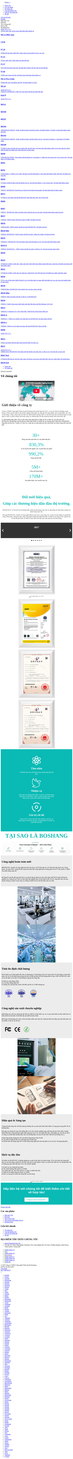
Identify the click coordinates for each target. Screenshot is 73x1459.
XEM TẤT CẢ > (6, 29)
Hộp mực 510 (9, 1215)
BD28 (3, 223)
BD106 (3, 126)
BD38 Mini (5, 293)
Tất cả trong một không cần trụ (14, 1220)
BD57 (3, 216)
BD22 (3, 339)
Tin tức (7, 14)
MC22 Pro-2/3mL (8, 79)
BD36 (3, 277)
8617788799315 (6, 1270)
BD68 (3, 201)
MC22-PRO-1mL (7, 35)
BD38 (3, 286)
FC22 (3, 57)
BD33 (3, 260)
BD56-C (4, 323)
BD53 (3, 308)
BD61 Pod (5, 355)
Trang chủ (8, 5)
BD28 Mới (5, 231)
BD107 (3, 119)
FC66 (3, 72)
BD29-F (4, 246)
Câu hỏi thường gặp (11, 11)
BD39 (3, 300)
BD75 (3, 194)
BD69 (3, 179)
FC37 (3, 64)
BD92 (3, 163)
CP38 (3, 42)
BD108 (3, 112)
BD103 (3, 136)
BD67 (3, 209)
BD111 (3, 104)
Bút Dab (7, 1217)
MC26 (3, 86)
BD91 (3, 170)
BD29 (3, 238)
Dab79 (3, 95)
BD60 (3, 330)
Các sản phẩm (9, 7)
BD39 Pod (5, 363)
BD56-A (4, 315)
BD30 (3, 253)
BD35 (3, 269)
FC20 (3, 49)
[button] (36, 1199)
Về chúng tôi (8, 9)
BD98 (3, 154)
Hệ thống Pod (9, 1222)
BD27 (3, 346)
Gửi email (4, 1268)
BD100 (3, 145)
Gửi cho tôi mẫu (6, 17)
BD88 (3, 187)
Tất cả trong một (9, 1218)
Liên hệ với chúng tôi (11, 12)
